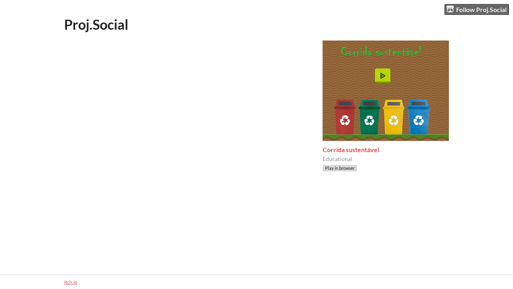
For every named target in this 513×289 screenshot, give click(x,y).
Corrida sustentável (351, 149)
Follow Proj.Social (481, 9)
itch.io (70, 282)
